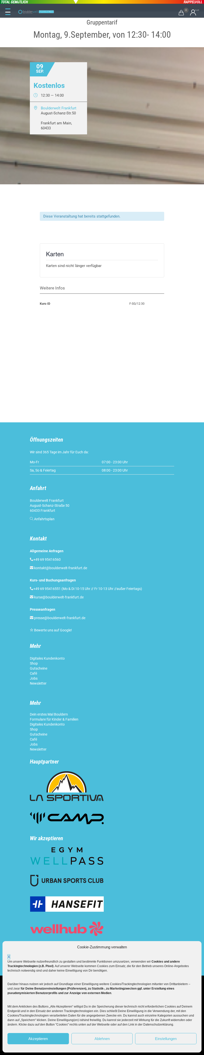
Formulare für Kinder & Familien (54, 719)
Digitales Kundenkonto (47, 658)
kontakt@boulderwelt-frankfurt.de (60, 568)
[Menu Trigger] (7, 12)
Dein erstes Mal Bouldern (49, 714)
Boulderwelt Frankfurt (58, 108)
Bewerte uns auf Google (52, 630)
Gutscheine (38, 668)
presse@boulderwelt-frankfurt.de (59, 618)
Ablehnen (102, 1039)
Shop (34, 663)
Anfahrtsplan (44, 519)
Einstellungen (166, 1039)
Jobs (34, 678)
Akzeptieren (38, 1039)
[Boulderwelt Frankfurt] (36, 11)
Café (33, 673)
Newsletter (38, 683)
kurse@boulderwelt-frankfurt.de (59, 597)
